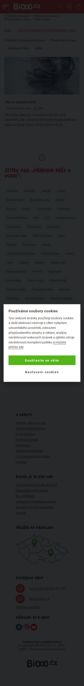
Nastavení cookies (42, 372)
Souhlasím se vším (42, 360)
